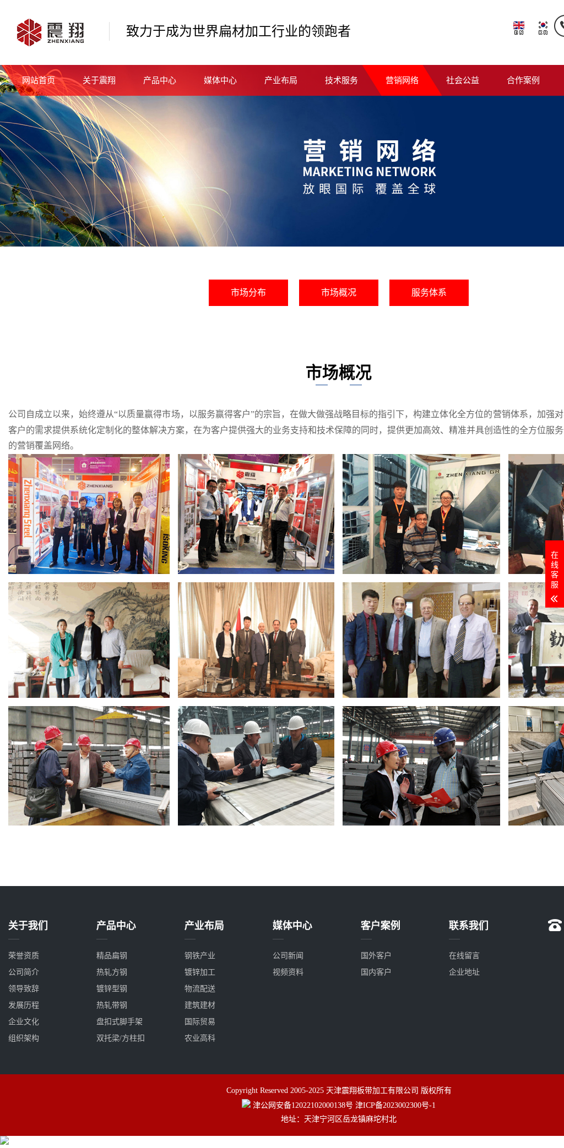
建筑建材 (200, 1005)
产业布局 (280, 80)
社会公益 (462, 80)
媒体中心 (220, 80)
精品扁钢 (111, 956)
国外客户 (376, 956)
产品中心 (159, 80)
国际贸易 (200, 1022)
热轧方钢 (111, 972)
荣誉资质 (23, 956)
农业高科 (200, 1038)
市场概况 (338, 292)
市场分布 (248, 292)
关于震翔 (99, 80)
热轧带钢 (111, 1005)
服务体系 (429, 292)
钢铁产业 (200, 956)
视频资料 (288, 972)
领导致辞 (23, 989)
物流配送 (200, 989)
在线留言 (464, 956)
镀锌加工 (200, 972)
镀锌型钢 (111, 989)
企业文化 (23, 1022)
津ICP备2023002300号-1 (395, 1105)
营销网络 (402, 80)
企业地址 (464, 972)
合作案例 (523, 80)
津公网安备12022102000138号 (303, 1105)
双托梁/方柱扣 (120, 1038)
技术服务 (341, 80)
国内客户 (376, 972)
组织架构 (23, 1038)
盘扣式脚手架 (119, 1022)
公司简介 (23, 972)
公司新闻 (288, 956)
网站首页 (38, 80)
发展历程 (23, 1005)
